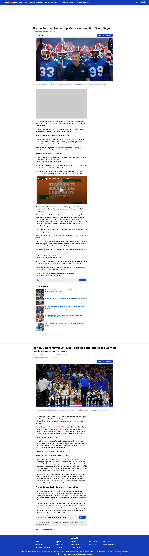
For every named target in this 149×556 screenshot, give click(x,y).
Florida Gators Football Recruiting (50, 334)
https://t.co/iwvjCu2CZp (50, 255)
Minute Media (27, 551)
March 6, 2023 (57, 275)
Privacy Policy (60, 544)
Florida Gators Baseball (68, 2)
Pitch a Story (39, 544)
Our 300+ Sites (92, 542)
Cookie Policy (92, 544)
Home (37, 334)
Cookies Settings (76, 547)
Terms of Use (75, 544)
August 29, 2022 (57, 162)
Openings (59, 542)
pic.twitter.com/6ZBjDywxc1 (53, 159)
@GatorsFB (54, 273)
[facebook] (139, 2)
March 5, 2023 (57, 257)
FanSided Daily (107, 542)
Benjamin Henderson (42, 31)
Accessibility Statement (42, 547)
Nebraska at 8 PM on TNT (55, 427)
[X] (136, 2)
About (21, 2)
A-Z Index (59, 547)
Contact (73, 542)
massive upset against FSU (70, 495)
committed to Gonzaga (61, 459)
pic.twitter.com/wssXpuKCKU (67, 273)
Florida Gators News (46, 529)
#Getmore (39, 159)
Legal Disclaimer (108, 544)
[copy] (45, 35)
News (25, 2)
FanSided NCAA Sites (83, 2)
